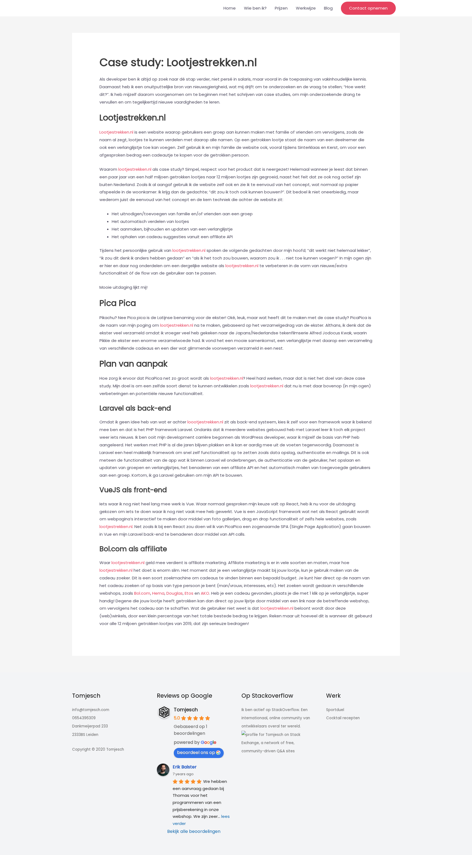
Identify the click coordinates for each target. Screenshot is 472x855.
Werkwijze (306, 8)
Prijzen (281, 8)
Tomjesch (186, 709)
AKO (205, 593)
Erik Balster (185, 767)
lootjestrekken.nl (134, 169)
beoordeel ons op (196, 752)
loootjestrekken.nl (205, 422)
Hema (158, 593)
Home (229, 8)
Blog (328, 8)
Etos (189, 593)
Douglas (174, 593)
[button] (368, 8)
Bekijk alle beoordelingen (193, 831)
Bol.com (142, 593)
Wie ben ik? (255, 8)
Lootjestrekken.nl (116, 132)
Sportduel (335, 709)
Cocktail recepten (343, 718)
